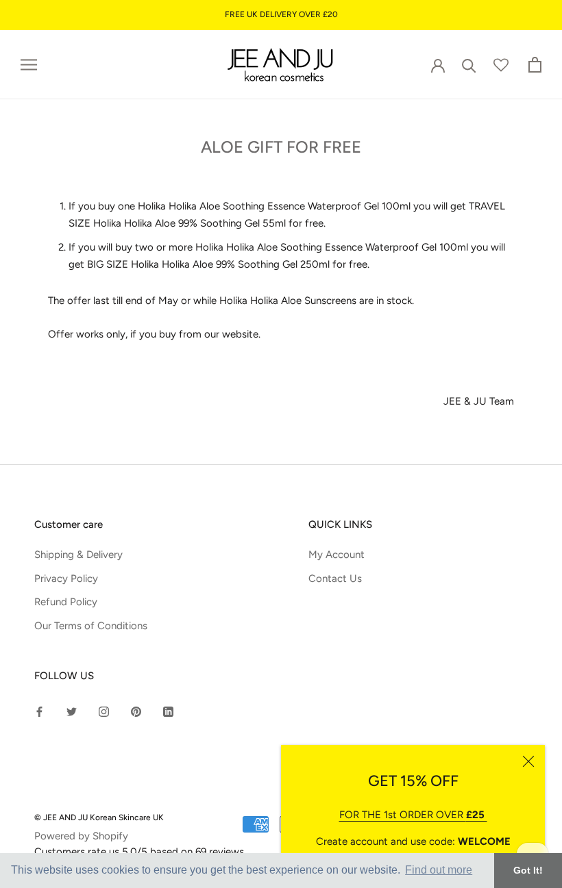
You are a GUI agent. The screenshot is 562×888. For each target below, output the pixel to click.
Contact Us (335, 578)
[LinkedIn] (168, 711)
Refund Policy (65, 602)
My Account (336, 554)
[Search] (469, 65)
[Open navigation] (29, 65)
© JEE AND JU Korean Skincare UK (99, 817)
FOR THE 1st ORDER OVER (413, 815)
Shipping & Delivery (78, 554)
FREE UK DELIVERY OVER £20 (281, 14)
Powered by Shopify (81, 836)
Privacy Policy (66, 578)
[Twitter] (71, 711)
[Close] (528, 761)
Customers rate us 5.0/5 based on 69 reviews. (140, 852)
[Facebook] (39, 711)
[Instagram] (104, 711)
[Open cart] (534, 65)
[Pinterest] (136, 711)
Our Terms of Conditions (90, 626)
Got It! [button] (528, 870)
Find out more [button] (438, 870)
